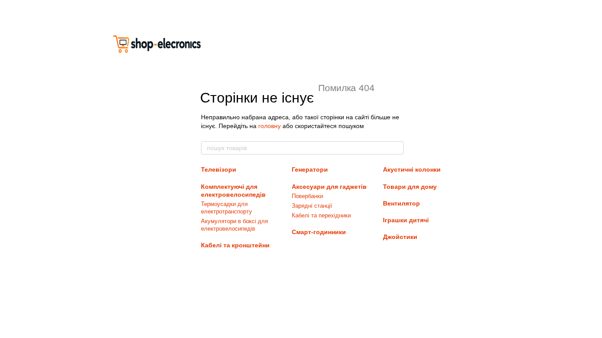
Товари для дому (410, 186)
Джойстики (400, 236)
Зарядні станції (312, 205)
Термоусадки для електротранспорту (226, 208)
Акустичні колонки (412, 169)
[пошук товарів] (397, 147)
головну (269, 125)
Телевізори (218, 169)
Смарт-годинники (319, 231)
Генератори (310, 169)
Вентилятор (401, 203)
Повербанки (307, 196)
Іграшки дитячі (406, 220)
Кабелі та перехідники (321, 215)
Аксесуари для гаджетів (329, 186)
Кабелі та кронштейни (235, 245)
